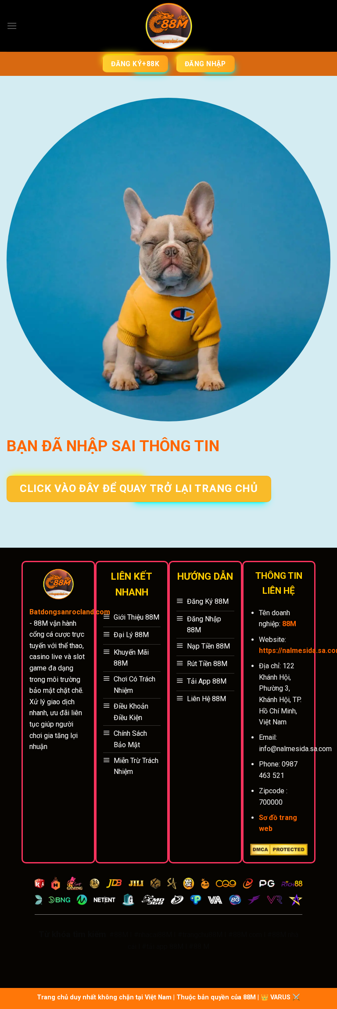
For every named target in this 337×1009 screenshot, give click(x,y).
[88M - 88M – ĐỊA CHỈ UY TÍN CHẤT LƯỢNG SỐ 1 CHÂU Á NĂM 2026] (168, 26)
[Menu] (12, 25)
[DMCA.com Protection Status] (279, 849)
